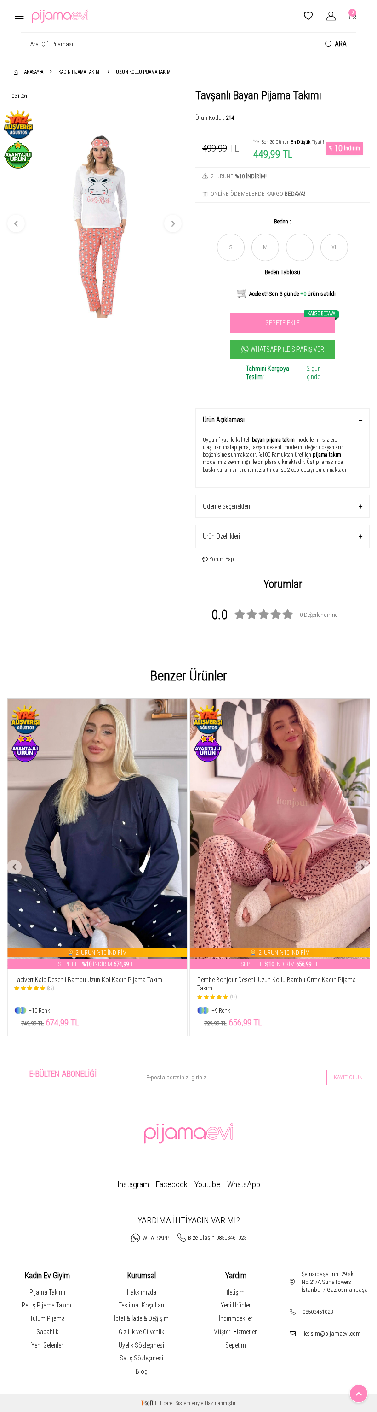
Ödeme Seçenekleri (226, 506)
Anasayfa (33, 72)
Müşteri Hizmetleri (235, 1332)
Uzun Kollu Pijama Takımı (144, 72)
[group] (94, 223)
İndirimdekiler (235, 1318)
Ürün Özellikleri (221, 536)
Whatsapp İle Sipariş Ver (287, 349)
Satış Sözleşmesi (141, 1358)
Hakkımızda (141, 1292)
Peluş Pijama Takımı (47, 1305)
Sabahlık (47, 1332)
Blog (142, 1371)
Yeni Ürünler (236, 1305)
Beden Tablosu (282, 272)
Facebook (172, 1184)
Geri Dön (19, 96)
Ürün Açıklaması (224, 419)
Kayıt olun (348, 1077)
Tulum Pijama (47, 1318)
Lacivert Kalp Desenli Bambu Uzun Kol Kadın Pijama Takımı (89, 980)
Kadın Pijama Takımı (79, 72)
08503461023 (318, 1311)
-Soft (148, 1403)
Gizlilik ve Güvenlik (141, 1332)
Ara (341, 43)
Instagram (133, 1184)
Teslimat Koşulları (141, 1305)
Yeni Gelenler (47, 1345)
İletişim (236, 1292)
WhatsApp (243, 1184)
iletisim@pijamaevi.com (332, 1333)
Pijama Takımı (47, 1292)
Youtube (207, 1184)
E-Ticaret (164, 1403)
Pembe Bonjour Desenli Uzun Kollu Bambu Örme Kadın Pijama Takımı (276, 984)
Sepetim (235, 1345)
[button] (16, 223)
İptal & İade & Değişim (141, 1318)
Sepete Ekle (300, 320)
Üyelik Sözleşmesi (141, 1345)
